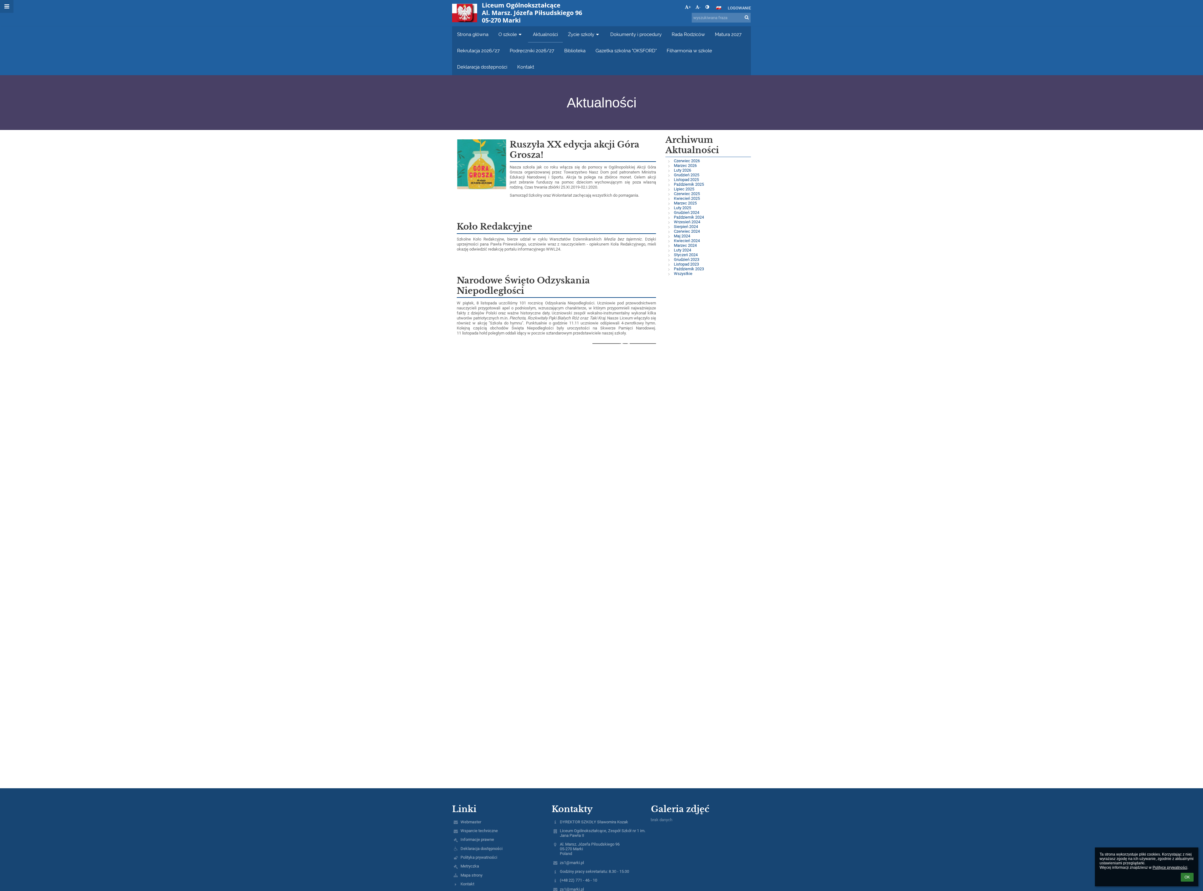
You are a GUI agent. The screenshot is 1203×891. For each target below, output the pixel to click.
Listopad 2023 (686, 264)
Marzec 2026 (685, 165)
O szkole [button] (507, 34)
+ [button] (690, 7)
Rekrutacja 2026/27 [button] (478, 50)
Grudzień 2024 (686, 212)
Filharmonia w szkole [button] (689, 50)
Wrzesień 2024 (687, 222)
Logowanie (739, 8)
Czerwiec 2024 (687, 231)
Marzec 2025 (685, 203)
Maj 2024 (682, 236)
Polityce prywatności (1170, 867)
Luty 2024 (682, 250)
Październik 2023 (689, 269)
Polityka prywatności (479, 857)
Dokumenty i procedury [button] (636, 34)
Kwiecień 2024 (687, 240)
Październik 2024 (689, 217)
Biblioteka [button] (575, 50)
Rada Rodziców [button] (688, 34)
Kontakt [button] (525, 67)
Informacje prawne (477, 839)
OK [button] (1187, 877)
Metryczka (470, 866)
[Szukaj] (746, 17)
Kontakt (467, 884)
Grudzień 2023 (686, 259)
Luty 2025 (682, 207)
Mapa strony (471, 875)
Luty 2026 (682, 170)
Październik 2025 (689, 184)
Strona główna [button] (472, 34)
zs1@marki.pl (572, 862)
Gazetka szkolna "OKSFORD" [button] (626, 50)
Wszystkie (683, 273)
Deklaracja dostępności (482, 848)
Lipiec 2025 (684, 189)
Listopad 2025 (686, 179)
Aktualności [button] (545, 34)
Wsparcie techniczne (479, 830)
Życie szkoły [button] (581, 34)
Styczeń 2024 (686, 254)
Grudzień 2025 (686, 175)
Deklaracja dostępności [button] (482, 67)
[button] (707, 7)
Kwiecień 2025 (687, 198)
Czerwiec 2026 (687, 160)
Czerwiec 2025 (687, 193)
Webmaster (471, 822)
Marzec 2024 (685, 245)
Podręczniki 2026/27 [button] (532, 50)
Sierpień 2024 (686, 226)
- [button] (699, 7)
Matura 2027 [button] (728, 34)
